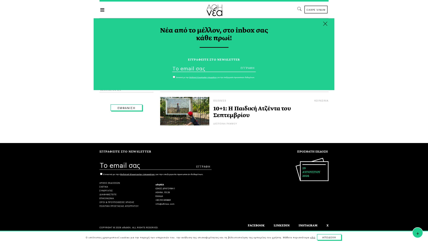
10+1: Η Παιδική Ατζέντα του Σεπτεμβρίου (252, 112)
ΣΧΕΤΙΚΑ (103, 186)
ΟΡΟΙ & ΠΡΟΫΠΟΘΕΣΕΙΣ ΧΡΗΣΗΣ (116, 201)
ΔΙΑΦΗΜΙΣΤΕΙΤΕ (108, 194)
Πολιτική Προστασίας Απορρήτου (137, 174)
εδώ (312, 237)
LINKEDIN (282, 225)
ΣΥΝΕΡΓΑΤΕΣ (106, 190)
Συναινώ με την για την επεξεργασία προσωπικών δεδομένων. (153, 174)
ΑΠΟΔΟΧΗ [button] (329, 237)
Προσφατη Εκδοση (312, 152)
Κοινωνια (321, 100)
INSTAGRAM (308, 225)
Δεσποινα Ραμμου (225, 123)
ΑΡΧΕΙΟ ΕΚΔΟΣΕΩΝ (109, 182)
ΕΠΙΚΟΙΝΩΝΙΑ (106, 198)
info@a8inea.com (165, 203)
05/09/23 (219, 100)
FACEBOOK (256, 225)
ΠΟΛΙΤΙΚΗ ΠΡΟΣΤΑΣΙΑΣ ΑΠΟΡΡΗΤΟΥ (119, 205)
